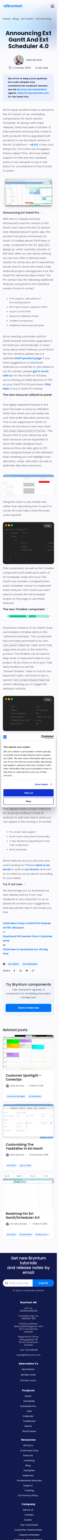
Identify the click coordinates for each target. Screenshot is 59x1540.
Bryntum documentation (31, 89)
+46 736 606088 (28, 1350)
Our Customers (29, 1524)
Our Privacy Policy (28, 1495)
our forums (31, 869)
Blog (16, 18)
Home (6, 18)
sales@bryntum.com (28, 1355)
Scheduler (29, 1401)
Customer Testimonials (28, 1529)
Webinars (28, 1475)
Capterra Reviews (29, 1534)
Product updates (43, 1234)
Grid (29, 1411)
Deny (28, 801)
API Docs (28, 1445)
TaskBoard (29, 1421)
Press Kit (28, 1455)
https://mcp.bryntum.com (33, 93)
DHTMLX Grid (28, 1374)
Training (29, 1490)
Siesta (28, 1426)
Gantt (28, 1396)
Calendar (28, 1416)
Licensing (29, 1460)
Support (28, 1485)
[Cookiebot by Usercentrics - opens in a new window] (41, 737)
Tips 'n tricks (25, 1165)
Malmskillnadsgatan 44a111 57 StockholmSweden (28, 1329)
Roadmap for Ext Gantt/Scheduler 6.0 (23, 1215)
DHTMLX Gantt (28, 1380)
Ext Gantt (27, 18)
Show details (41, 784)
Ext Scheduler (30, 964)
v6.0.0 (34, 144)
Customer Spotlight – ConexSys (23, 1077)
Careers (29, 1514)
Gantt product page (28, 358)
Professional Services (29, 1480)
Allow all (28, 793)
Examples (29, 1470)
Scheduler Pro (28, 1406)
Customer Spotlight (16, 1096)
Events (28, 1520)
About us (28, 1509)
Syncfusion (28, 1369)
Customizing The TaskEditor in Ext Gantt (24, 1146)
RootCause (29, 1431)
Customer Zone (29, 1450)
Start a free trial (28, 1008)
